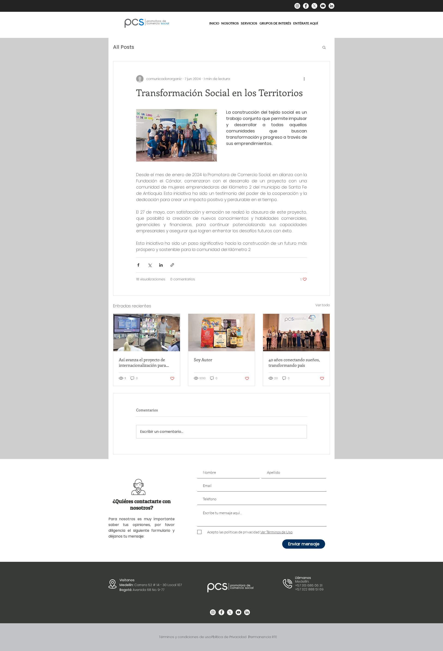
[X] (314, 6)
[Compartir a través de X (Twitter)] (149, 265)
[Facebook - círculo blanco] (306, 6)
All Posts (123, 47)
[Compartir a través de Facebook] (138, 265)
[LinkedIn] (331, 6)
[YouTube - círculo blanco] (323, 6)
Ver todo (322, 305)
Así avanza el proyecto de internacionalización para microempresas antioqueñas (145, 362)
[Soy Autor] (221, 332)
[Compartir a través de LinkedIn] (161, 265)
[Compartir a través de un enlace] (172, 265)
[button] (324, 47)
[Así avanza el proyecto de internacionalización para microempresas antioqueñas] (146, 332)
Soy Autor (203, 359)
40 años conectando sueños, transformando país (294, 362)
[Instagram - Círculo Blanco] (297, 6)
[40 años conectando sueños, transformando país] (296, 332)
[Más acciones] (304, 79)
